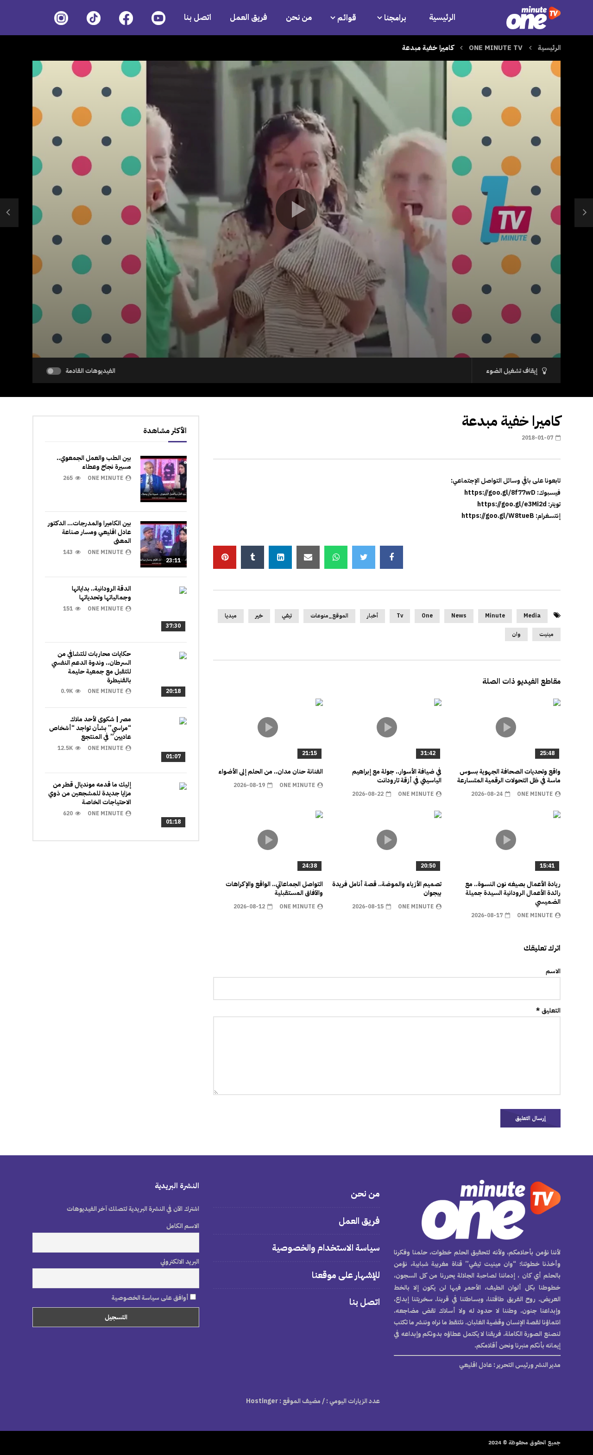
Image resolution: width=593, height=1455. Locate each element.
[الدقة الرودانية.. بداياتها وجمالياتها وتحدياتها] (163, 609)
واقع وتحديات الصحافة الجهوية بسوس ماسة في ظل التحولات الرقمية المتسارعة (509, 776)
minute (495, 615)
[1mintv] (533, 17)
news (459, 615)
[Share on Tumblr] (252, 557)
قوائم (346, 18)
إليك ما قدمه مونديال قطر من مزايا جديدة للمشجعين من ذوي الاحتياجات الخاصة (89, 793)
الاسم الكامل (182, 1226)
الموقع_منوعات (329, 615)
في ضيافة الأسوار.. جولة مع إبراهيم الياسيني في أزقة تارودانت (397, 776)
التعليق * (548, 1010)
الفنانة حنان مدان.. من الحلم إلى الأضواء (270, 771)
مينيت (546, 634)
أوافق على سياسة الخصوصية (151, 1298)
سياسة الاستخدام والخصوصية (326, 1247)
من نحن (299, 17)
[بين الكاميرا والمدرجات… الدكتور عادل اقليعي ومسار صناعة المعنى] (163, 544)
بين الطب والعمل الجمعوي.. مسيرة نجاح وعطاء (94, 462)
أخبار (372, 615)
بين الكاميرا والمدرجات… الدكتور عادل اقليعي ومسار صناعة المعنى (89, 532)
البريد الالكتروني (179, 1261)
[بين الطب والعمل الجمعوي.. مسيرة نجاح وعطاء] (163, 479)
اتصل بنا (197, 17)
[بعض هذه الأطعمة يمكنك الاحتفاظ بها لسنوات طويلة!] (583, 212)
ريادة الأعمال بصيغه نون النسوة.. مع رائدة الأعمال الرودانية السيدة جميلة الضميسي (513, 893)
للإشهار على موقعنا (346, 1275)
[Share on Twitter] (363, 557)
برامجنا (396, 18)
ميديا (231, 615)
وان (516, 634)
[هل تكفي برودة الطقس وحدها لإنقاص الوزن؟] (9, 212)
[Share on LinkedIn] (280, 557)
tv (400, 615)
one (427, 615)
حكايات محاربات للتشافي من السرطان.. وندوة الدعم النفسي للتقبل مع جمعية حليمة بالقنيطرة (91, 667)
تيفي (287, 615)
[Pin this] (224, 557)
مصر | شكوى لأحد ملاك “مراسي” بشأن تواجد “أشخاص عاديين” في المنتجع (90, 728)
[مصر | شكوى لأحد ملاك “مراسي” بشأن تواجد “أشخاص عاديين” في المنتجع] (163, 740)
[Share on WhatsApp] (335, 557)
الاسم (553, 971)
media (532, 615)
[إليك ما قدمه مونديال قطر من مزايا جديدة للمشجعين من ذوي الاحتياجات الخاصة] (163, 805)
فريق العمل (248, 17)
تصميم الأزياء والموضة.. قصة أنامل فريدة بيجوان (387, 888)
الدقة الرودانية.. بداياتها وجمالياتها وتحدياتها (101, 593)
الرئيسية (442, 17)
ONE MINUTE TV (496, 48)
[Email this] (308, 557)
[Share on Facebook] (391, 557)
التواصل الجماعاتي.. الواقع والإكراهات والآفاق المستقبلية (274, 888)
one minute (535, 794)
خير (259, 615)
